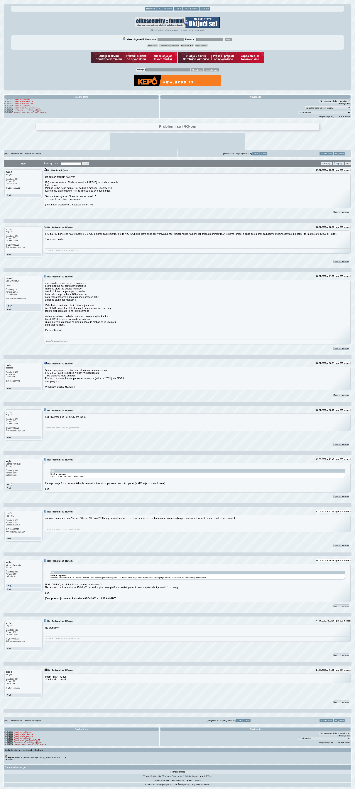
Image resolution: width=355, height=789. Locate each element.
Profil (9, 195)
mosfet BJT (59, 757)
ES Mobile (200, 30)
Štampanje (338, 164)
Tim (185, 9)
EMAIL (184, 30)
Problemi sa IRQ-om (32, 154)
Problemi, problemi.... (23, 100)
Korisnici (194, 9)
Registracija (152, 45)
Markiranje (326, 164)
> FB (255, 154)
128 (342, 117)
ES (199, 780)
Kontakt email (178, 772)
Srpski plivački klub (168, 784)
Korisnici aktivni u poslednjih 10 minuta (24, 750)
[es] (6, 154)
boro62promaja (31, 757)
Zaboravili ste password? (169, 45)
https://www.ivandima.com (56, 341)
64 (339, 117)
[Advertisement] (177, 141)
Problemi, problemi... (22, 106)
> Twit (263, 154)
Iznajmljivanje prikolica (200, 784)
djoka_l (42, 757)
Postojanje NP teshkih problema (27, 110)
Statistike (205, 9)
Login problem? (201, 45)
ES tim (209, 776)
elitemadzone (172, 30)
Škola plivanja (184, 784)
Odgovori (339, 154)
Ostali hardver (16, 154)
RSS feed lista (178, 780)
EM (196, 780)
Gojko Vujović (178, 776)
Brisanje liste (345, 104)
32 (335, 117)
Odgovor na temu (341, 212)
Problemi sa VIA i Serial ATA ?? (27, 108)
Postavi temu (326, 154)
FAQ (160, 9)
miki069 (49, 757)
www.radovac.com (17, 247)
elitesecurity (156, 30)
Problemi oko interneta (23, 102)
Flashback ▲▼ (187, 45)
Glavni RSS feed (162, 780)
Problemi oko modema (23, 104)
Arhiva (189, 780)
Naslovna (150, 9)
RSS (191, 30)
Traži (85, 164)
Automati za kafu (152, 784)
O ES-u (178, 9)
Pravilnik (168, 9)
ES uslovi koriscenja (152, 776)
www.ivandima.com (18, 299)
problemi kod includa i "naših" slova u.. (30, 112)
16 (332, 117)
